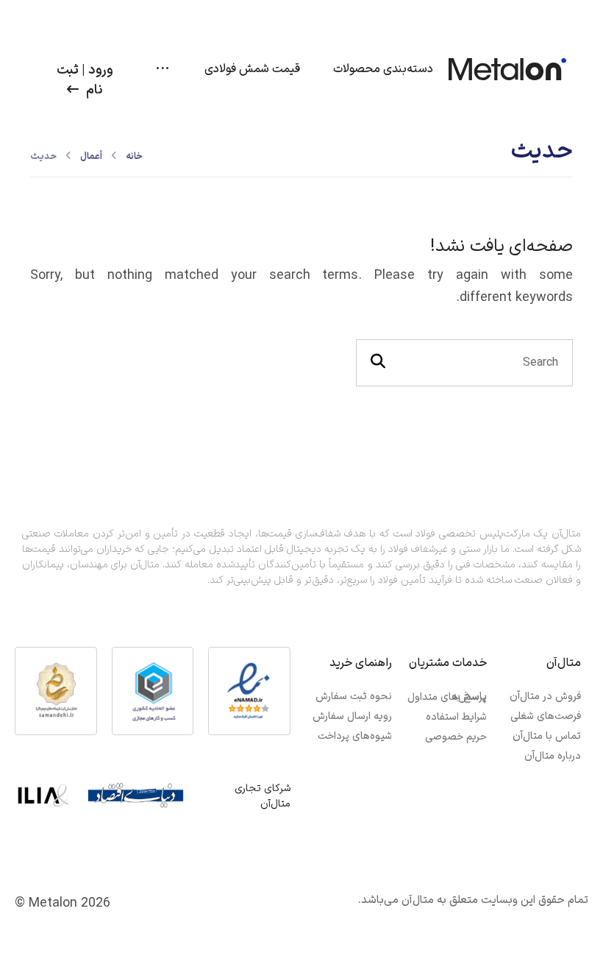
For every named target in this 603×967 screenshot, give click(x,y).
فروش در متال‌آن (545, 696)
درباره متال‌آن (552, 756)
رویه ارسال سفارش (352, 716)
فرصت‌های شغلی (545, 716)
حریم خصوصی (455, 737)
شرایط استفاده (456, 717)
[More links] (162, 69)
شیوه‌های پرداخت (355, 736)
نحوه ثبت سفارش (353, 696)
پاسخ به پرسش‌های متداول (446, 697)
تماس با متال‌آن (547, 736)
